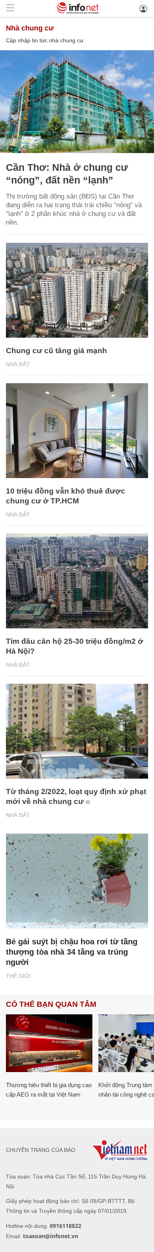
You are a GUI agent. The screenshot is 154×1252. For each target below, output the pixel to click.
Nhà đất (18, 364)
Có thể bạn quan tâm (51, 1004)
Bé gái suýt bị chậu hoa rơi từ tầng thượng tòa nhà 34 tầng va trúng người (71, 951)
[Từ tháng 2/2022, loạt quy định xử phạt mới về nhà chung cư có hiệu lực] (77, 731)
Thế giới (18, 976)
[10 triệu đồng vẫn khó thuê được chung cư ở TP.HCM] (77, 430)
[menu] (10, 8)
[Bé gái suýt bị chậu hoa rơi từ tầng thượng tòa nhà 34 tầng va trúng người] (77, 881)
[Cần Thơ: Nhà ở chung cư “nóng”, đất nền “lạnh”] (77, 101)
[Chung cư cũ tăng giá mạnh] (77, 290)
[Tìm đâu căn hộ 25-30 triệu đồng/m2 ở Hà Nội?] (77, 580)
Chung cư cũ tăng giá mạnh (56, 350)
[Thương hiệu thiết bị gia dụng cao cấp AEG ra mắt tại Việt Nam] (49, 1043)
